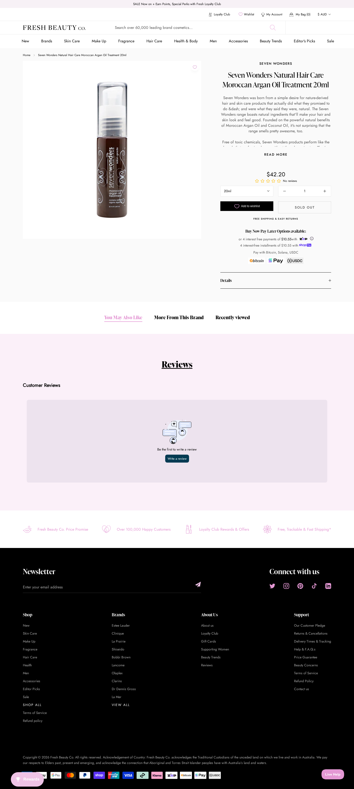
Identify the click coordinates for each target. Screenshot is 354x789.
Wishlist (249, 14)
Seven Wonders (275, 63)
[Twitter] (272, 586)
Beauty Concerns (306, 665)
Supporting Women (215, 649)
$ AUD (322, 14)
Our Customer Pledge (309, 625)
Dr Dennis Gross (124, 689)
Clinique (118, 633)
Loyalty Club (221, 14)
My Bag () (302, 14)
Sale (330, 41)
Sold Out (305, 207)
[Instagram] (286, 586)
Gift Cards (208, 641)
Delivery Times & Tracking (312, 641)
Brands (46, 41)
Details (226, 280)
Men (213, 41)
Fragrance (126, 41)
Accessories (238, 41)
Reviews (177, 364)
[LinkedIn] (328, 586)
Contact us (301, 689)
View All (121, 704)
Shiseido (118, 649)
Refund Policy (304, 681)
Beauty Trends (271, 41)
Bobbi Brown (121, 657)
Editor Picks (31, 689)
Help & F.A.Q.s (304, 649)
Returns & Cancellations (311, 633)
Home (26, 55)
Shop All (32, 704)
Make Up (99, 41)
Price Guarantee (305, 657)
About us (207, 625)
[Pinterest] (300, 586)
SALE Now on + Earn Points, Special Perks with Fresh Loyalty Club (177, 4)
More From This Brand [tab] (179, 317)
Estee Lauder (121, 625)
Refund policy (32, 720)
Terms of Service (35, 712)
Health (27, 665)
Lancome (118, 665)
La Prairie (118, 641)
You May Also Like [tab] (123, 317)
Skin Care (72, 41)
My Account (274, 14)
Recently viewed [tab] (233, 317)
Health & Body (186, 41)
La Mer (116, 696)
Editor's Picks (304, 41)
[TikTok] (314, 586)
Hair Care (154, 41)
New (25, 41)
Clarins (117, 681)
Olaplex (117, 673)
